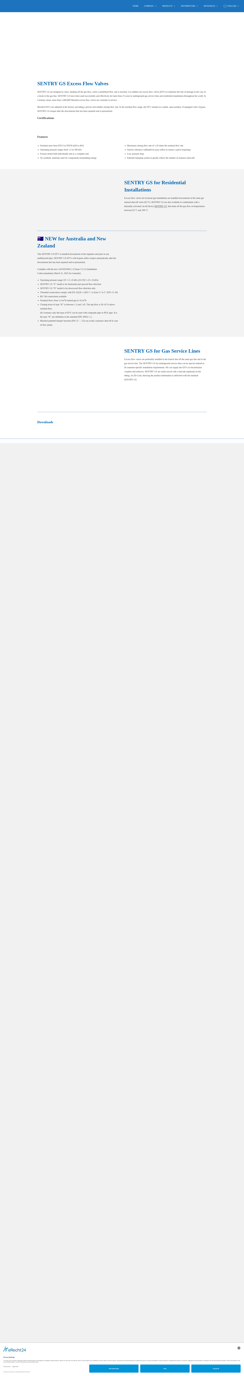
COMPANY (149, 6)
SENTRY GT (160, 206)
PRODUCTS (167, 6)
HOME (136, 6)
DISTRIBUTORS (188, 6)
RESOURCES (209, 6)
